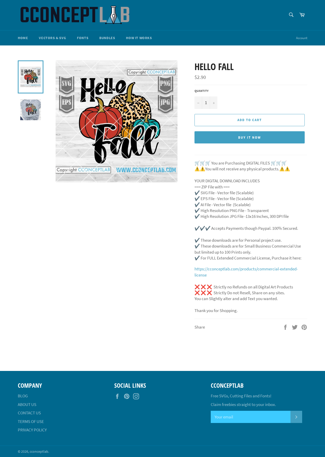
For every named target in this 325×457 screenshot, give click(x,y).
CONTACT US (29, 413)
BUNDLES (107, 38)
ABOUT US (27, 404)
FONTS (82, 38)
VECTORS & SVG (52, 38)
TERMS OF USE (31, 421)
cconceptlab (39, 451)
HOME (23, 38)
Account (301, 38)
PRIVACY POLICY (32, 430)
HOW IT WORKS (139, 38)
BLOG (23, 396)
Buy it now (249, 137)
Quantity (201, 91)
